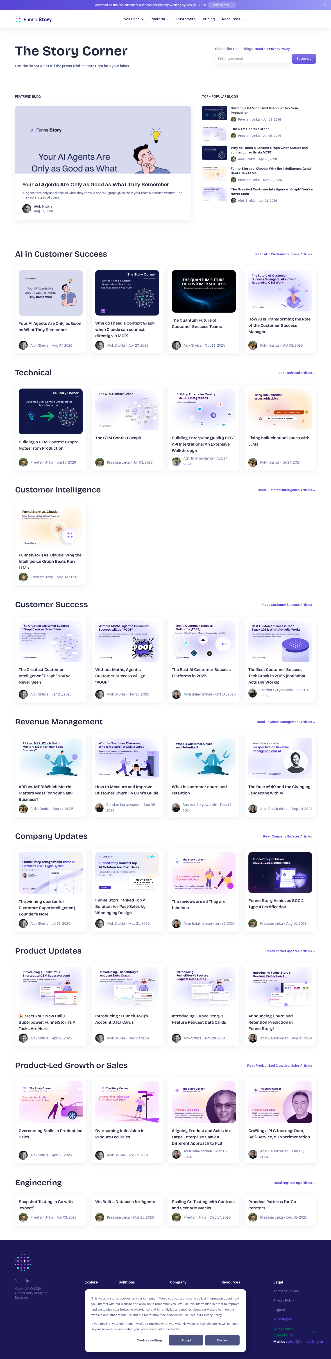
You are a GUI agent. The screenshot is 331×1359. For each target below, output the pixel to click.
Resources (231, 19)
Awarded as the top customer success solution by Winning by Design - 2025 (210, 5)
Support (279, 1310)
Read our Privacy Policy (272, 49)
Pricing (209, 19)
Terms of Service (286, 1291)
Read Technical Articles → (296, 373)
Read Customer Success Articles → (289, 605)
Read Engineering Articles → (295, 1183)
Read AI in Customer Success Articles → (285, 254)
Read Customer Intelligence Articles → (287, 490)
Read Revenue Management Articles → (286, 722)
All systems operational (283, 1332)
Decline (222, 1340)
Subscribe (304, 59)
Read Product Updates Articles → (291, 951)
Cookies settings (150, 1340)
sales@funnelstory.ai (304, 1341)
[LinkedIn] (27, 1281)
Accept (186, 1340)
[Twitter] (17, 1281)
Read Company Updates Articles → (289, 836)
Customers (186, 19)
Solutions (131, 19)
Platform (158, 19)
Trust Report (282, 1319)
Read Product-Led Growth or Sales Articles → (281, 1066)
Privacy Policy (212, 1315)
